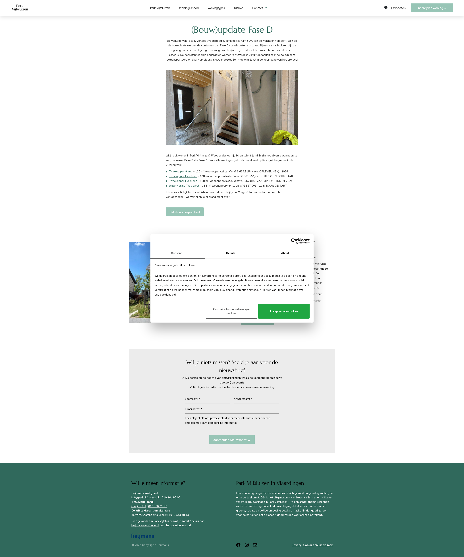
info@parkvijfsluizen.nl (145, 497)
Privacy (296, 545)
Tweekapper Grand (180, 171)
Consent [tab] (176, 253)
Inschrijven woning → (432, 8)
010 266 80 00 (171, 497)
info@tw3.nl (138, 506)
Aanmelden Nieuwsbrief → (232, 440)
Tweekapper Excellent (183, 176)
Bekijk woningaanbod (185, 212)
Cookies (308, 545)
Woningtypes (216, 8)
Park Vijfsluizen (160, 8)
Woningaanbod (189, 8)
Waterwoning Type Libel (184, 185)
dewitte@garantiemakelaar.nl (149, 515)
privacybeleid (218, 418)
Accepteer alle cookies (284, 311)
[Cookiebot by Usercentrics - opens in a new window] (294, 241)
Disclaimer (325, 545)
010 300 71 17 (157, 506)
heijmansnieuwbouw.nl (145, 525)
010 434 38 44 (179, 515)
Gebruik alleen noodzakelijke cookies (231, 311)
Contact (257, 8)
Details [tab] (230, 253)
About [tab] (285, 253)
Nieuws (238, 8)
